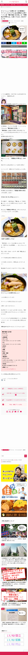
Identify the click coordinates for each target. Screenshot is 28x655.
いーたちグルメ (5, 449)
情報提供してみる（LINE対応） (16, 388)
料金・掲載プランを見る (16, 404)
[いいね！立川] (14, 2)
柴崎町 (24, 449)
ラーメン (12, 449)
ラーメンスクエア (18, 449)
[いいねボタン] (2, 380)
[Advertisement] (14, 75)
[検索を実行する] (25, 456)
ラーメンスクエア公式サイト (9, 369)
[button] (3, 43)
